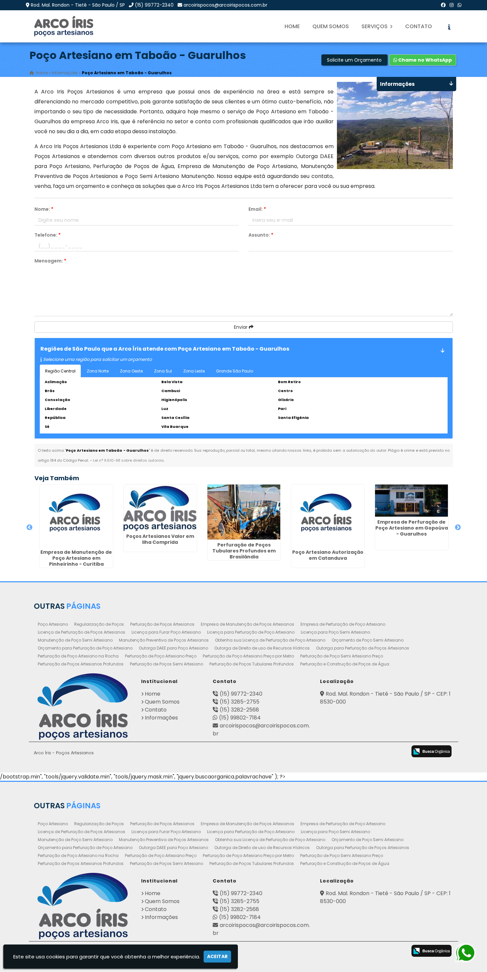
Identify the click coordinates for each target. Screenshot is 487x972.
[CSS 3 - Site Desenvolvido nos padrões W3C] (371, 752)
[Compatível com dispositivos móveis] (397, 752)
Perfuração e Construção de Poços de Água (344, 664)
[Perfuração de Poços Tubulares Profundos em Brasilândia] (244, 512)
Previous (29, 527)
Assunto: (260, 235)
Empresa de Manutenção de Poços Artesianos (247, 624)
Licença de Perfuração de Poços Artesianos (81, 632)
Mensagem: (50, 260)
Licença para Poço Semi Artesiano (335, 632)
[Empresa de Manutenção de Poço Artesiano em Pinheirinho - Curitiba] (76, 516)
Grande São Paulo (234, 371)
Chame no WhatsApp (424, 60)
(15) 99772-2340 (154, 5)
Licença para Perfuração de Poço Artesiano (251, 632)
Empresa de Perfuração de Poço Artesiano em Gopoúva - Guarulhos (411, 528)
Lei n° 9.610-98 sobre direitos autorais (128, 460)
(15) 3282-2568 (239, 710)
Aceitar (217, 956)
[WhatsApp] (459, 5)
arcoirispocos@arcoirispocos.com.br (225, 5)
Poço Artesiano (53, 624)
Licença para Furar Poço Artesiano (166, 632)
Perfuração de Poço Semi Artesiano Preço (341, 656)
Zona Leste (194, 371)
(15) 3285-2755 (239, 702)
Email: (257, 209)
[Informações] (449, 26)
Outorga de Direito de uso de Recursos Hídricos (262, 648)
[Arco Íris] (82, 706)
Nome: (43, 209)
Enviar (241, 327)
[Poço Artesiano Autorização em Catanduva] (327, 516)
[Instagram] (452, 5)
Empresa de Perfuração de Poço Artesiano (342, 624)
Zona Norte (98, 371)
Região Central (60, 371)
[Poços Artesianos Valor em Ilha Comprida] (160, 508)
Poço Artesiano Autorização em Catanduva (327, 555)
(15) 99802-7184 (240, 717)
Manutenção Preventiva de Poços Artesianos (164, 640)
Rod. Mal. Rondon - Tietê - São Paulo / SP (78, 5)
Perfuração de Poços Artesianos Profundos (81, 664)
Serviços (375, 26)
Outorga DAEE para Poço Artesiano (173, 648)
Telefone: (47, 235)
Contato (418, 26)
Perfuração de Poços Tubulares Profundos (251, 664)
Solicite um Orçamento (354, 60)
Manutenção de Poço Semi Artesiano (75, 640)
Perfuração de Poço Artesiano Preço (160, 656)
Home (292, 26)
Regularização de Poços (99, 624)
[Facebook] (443, 5)
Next (458, 527)
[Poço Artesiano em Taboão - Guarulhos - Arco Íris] (64, 26)
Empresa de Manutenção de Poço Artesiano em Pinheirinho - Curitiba (76, 558)
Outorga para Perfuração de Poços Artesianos (362, 648)
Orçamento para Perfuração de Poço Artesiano (85, 648)
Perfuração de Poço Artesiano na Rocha (78, 656)
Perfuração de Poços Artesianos (162, 624)
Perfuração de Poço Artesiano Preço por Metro (248, 656)
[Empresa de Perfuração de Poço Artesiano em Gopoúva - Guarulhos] (411, 501)
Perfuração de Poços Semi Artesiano (166, 664)
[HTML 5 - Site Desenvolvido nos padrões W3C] (345, 752)
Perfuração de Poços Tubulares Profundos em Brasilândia (244, 551)
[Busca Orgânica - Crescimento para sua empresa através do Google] (431, 751)
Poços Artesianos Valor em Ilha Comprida (160, 539)
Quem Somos (330, 26)
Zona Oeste (131, 371)
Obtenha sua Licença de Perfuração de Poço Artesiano (270, 640)
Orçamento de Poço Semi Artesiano (368, 640)
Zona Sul (163, 371)
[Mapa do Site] (326, 750)
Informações (161, 717)
